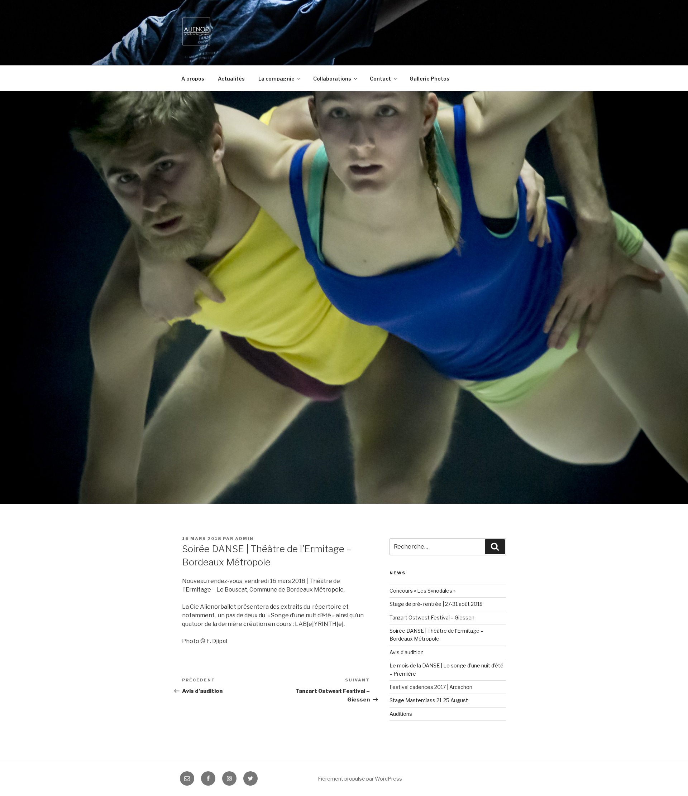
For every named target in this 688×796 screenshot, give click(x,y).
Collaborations (332, 79)
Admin (244, 538)
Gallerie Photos (429, 79)
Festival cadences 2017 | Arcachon (431, 687)
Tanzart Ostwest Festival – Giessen (432, 617)
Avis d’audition (407, 652)
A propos (192, 79)
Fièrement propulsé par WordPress (360, 779)
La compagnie (276, 79)
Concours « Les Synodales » (422, 591)
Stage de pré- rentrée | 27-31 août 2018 (436, 604)
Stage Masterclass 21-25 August (429, 700)
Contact (380, 79)
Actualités (231, 79)
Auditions (401, 714)
